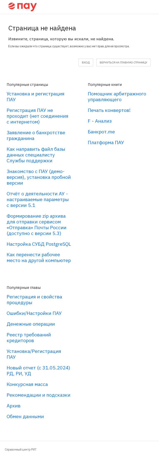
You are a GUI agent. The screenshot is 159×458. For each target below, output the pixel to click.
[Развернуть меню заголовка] (151, 6)
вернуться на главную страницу (123, 62)
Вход (86, 62)
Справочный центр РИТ (21, 449)
